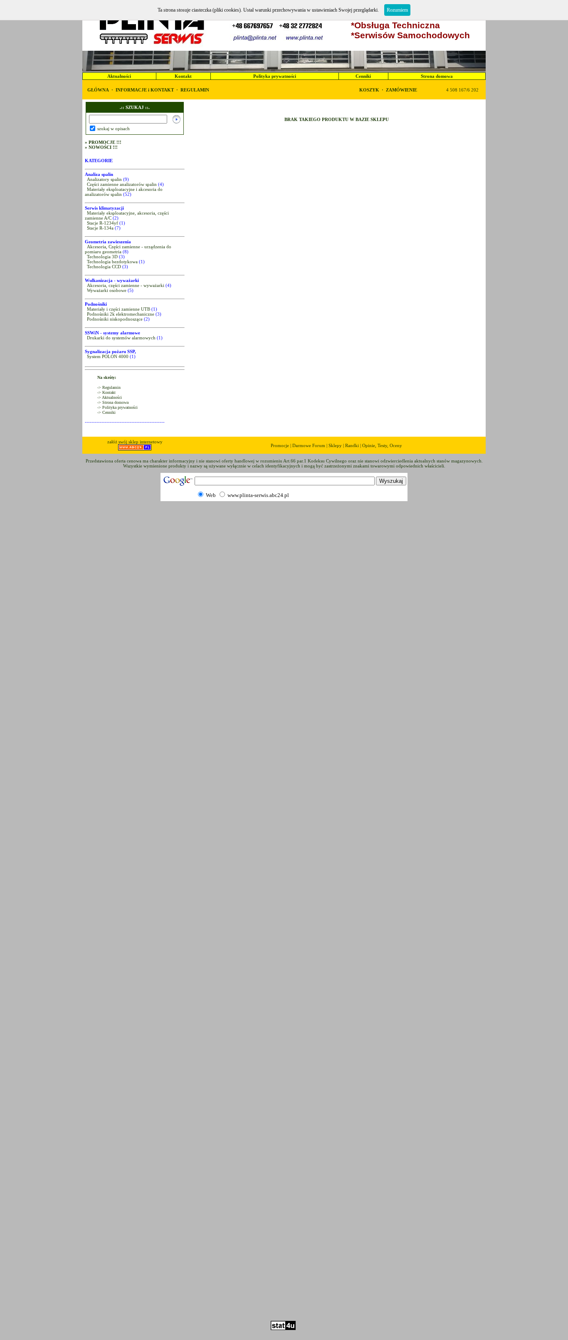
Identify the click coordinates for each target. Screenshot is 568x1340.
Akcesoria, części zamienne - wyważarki (125, 285)
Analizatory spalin (104, 179)
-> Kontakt (106, 392)
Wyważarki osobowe (106, 290)
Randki (352, 445)
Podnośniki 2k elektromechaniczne (120, 314)
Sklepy (335, 445)
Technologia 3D (102, 256)
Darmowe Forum (308, 445)
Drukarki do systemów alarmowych (121, 337)
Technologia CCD (104, 266)
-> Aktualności (109, 397)
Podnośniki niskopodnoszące (115, 318)
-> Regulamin (109, 387)
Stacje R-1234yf (102, 222)
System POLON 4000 (107, 356)
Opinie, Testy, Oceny (382, 445)
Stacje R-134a (100, 227)
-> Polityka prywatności (117, 407)
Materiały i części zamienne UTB (118, 309)
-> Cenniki (106, 412)
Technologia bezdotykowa (112, 261)
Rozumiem (397, 10)
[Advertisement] (284, 1296)
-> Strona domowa (112, 402)
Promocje (280, 445)
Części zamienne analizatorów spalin (122, 184)
